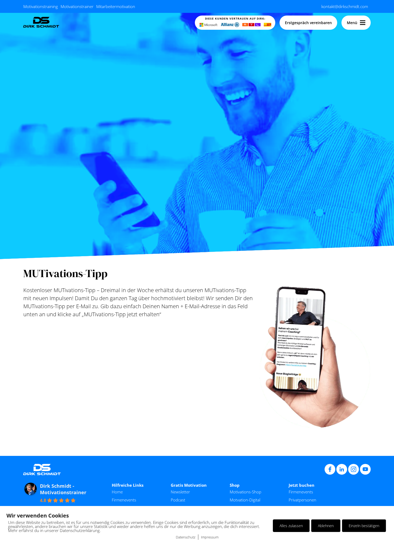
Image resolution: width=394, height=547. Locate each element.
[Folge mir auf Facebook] (330, 469)
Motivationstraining (40, 6)
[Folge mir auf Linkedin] (341, 469)
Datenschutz (185, 537)
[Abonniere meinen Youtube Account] (365, 469)
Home (117, 491)
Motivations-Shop (245, 491)
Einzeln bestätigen (364, 525)
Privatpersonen (302, 500)
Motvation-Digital (245, 500)
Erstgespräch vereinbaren (308, 22)
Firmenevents (124, 500)
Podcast (178, 500)
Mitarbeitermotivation (115, 6)
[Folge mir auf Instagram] (353, 469)
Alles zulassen (291, 525)
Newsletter (180, 491)
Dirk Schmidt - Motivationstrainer (63, 489)
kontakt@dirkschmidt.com (344, 6)
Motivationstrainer (77, 6)
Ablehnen (326, 525)
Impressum (209, 537)
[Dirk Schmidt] (41, 23)
